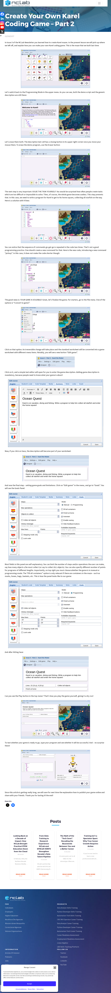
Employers (9, 912)
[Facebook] (2, 14)
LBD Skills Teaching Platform (68, 947)
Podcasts (8, 957)
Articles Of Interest (12, 953)
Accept (29, 984)
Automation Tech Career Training (69, 931)
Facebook (63, 957)
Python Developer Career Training (69, 927)
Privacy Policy (31, 989)
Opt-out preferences (21, 989)
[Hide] (1, 36)
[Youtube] (2, 27)
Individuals (9, 908)
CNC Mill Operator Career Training (70, 919)
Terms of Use (40, 989)
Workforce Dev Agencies (14, 919)
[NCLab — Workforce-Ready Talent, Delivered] (17, 3)
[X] (2, 31)
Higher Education (11, 915)
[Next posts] (105, 854)
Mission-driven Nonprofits (15, 923)
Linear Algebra (62, 943)
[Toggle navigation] (99, 3)
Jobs (7, 961)
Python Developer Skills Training (69, 912)
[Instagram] (2, 23)
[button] (55, 967)
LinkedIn (63, 961)
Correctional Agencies (13, 927)
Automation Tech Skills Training (69, 915)
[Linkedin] (2, 18)
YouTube (63, 965)
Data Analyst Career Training (67, 923)
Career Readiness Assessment (68, 935)
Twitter (63, 953)
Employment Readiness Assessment (70, 939)
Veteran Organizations (13, 931)
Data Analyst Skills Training (67, 908)
